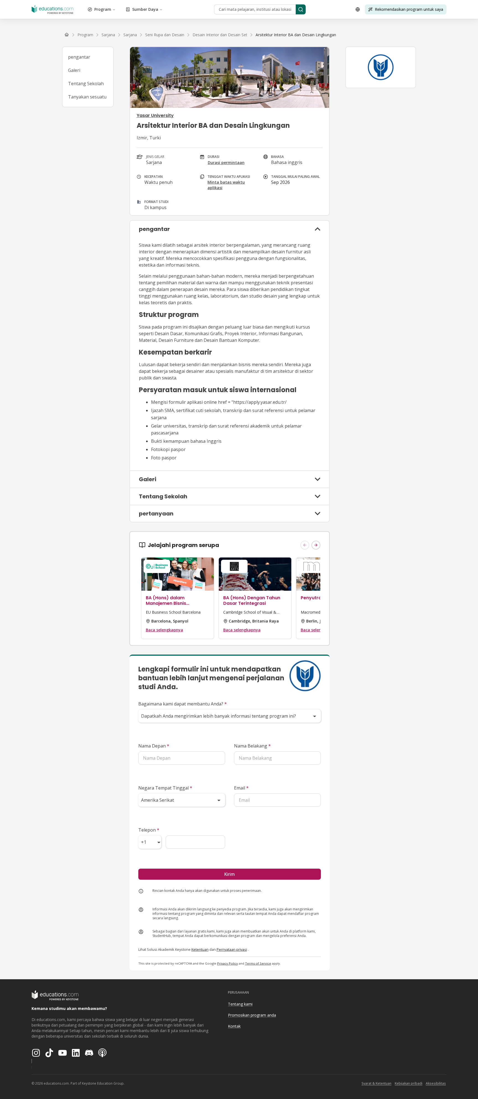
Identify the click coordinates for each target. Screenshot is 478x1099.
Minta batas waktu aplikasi (226, 184)
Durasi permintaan (226, 162)
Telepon (148, 830)
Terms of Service (258, 963)
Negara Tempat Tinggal (165, 788)
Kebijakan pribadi (408, 1083)
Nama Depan (153, 746)
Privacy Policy (227, 963)
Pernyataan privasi (232, 949)
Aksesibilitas (436, 1083)
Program (102, 9)
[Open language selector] (358, 9)
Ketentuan (200, 949)
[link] (296, 35)
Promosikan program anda (252, 1015)
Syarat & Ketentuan (376, 1083)
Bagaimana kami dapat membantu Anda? (182, 704)
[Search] (301, 9)
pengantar (79, 57)
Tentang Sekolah (86, 83)
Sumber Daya (145, 9)
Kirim (229, 874)
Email (241, 788)
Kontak (234, 1026)
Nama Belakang (252, 746)
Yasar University (155, 115)
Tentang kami (240, 1004)
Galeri (74, 70)
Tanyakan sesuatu (87, 97)
